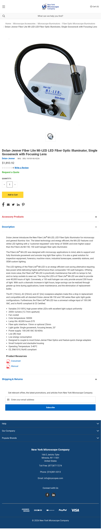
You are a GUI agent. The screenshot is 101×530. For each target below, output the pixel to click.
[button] (20, 168)
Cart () (95, 6)
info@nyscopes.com (53, 478)
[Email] (8, 204)
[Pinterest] (23, 204)
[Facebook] (3, 204)
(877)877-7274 (55, 465)
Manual (14, 366)
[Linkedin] (18, 204)
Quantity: (7, 178)
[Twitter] (13, 204)
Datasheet (16, 361)
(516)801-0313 (54, 472)
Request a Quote (10, 172)
